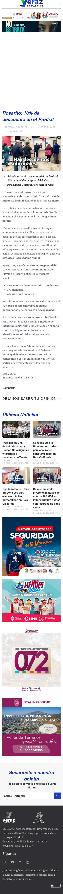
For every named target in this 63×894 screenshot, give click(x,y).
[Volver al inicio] (31, 4)
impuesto (7, 377)
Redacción (16, 131)
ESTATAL (9, 127)
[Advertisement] (31, 70)
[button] (4, 4)
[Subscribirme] (57, 796)
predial (19, 377)
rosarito (28, 377)
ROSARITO (22, 127)
